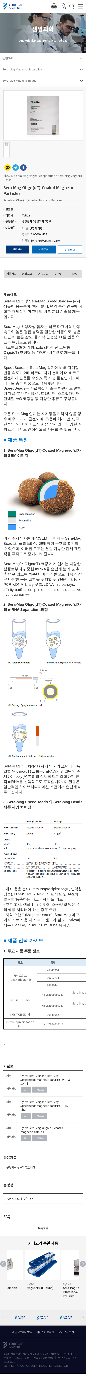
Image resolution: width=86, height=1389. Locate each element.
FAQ (74, 274)
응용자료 (43, 274)
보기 (26, 1089)
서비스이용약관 (45, 1332)
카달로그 (70, 250)
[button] (83, 1264)
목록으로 (43, 1228)
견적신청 (17, 249)
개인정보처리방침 (22, 1332)
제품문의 (44, 249)
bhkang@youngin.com (45, 241)
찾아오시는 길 (66, 1332)
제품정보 (11, 274)
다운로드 (39, 1089)
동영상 (59, 274)
